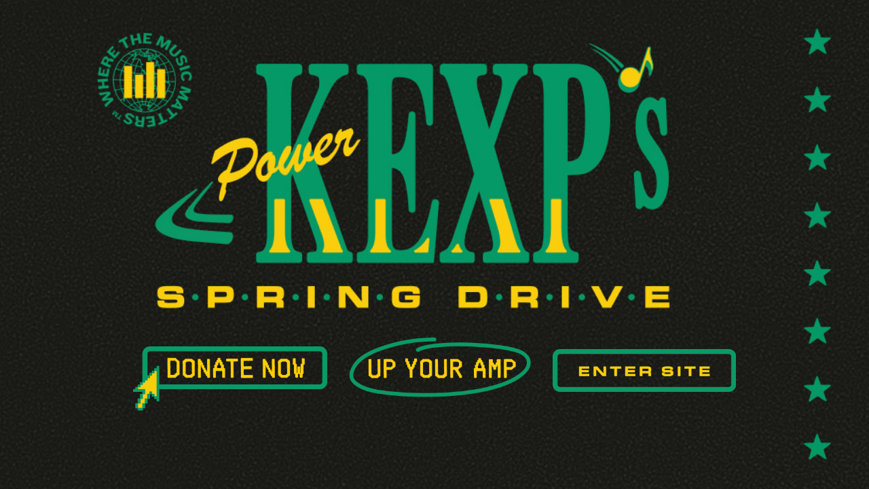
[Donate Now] (230, 378)
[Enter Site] (644, 370)
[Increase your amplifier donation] (440, 367)
